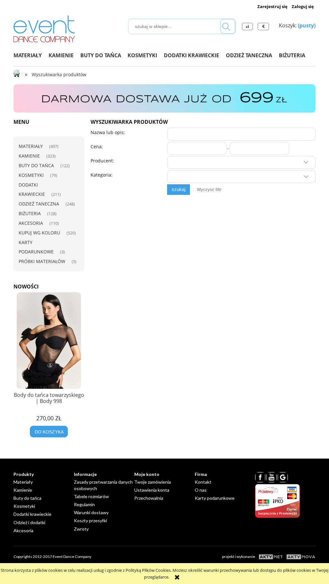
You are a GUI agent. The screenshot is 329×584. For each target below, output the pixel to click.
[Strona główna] (44, 27)
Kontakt (203, 482)
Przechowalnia (148, 498)
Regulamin (84, 504)
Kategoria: (101, 175)
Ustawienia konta (151, 490)
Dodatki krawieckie (32, 514)
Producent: (102, 161)
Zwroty (81, 529)
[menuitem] (31, 55)
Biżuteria (30, 213)
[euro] (264, 26)
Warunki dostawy (91, 512)
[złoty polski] (248, 26)
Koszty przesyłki (90, 520)
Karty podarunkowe (215, 498)
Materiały (31, 146)
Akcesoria (31, 223)
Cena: (97, 146)
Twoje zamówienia (152, 482)
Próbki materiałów (42, 261)
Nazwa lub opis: (108, 132)
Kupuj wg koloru (39, 233)
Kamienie (29, 156)
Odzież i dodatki (29, 522)
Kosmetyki (31, 175)
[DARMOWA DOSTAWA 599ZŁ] (164, 98)
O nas (201, 490)
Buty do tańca (36, 165)
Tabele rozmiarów (91, 496)
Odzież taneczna (39, 204)
